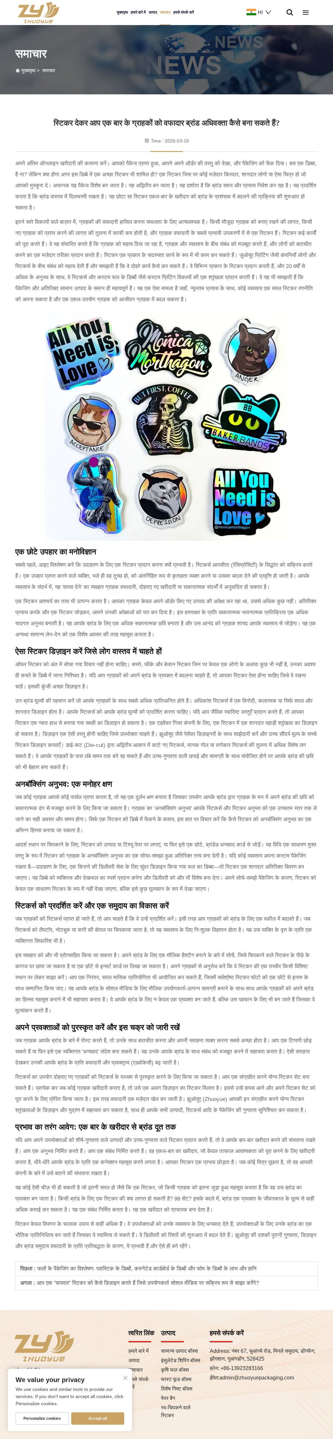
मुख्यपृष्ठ (122, 12)
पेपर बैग (168, 1398)
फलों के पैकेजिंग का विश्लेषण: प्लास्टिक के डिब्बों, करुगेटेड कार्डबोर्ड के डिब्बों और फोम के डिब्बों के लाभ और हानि (146, 1269)
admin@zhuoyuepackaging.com (257, 1377)
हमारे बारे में (138, 12)
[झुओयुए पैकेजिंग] (38, 12)
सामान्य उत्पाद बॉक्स (179, 1351)
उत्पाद (153, 12)
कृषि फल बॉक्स (175, 1370)
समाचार (165, 12)
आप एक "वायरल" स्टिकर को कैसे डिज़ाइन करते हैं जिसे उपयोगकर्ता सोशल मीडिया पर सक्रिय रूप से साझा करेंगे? (147, 1283)
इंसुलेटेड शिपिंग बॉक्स (180, 1360)
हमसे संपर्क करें (183, 12)
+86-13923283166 (241, 1368)
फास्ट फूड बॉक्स (176, 1379)
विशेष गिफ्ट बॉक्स (177, 1388)
